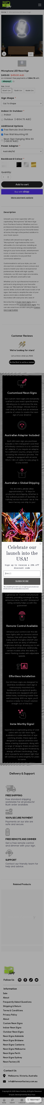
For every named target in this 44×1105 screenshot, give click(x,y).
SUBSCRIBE (22, 581)
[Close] (40, 544)
